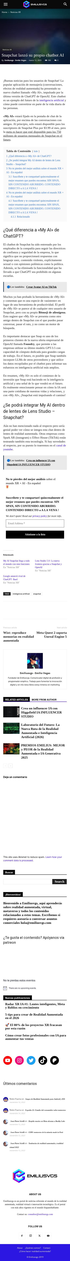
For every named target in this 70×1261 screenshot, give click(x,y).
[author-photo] (35, 668)
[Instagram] (30, 1235)
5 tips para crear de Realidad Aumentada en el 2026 (34, 1016)
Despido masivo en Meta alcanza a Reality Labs (46, 1121)
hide (36, 151)
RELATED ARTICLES (16, 699)
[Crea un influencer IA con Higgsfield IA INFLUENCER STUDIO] (11, 712)
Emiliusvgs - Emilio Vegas (15, 60)
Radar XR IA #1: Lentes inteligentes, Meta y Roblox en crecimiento (35, 1005)
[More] (45, 71)
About (19, 1247)
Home (4, 12)
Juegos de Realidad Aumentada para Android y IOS (45, 1099)
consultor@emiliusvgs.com (40, 1214)
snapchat (37, 594)
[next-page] (10, 766)
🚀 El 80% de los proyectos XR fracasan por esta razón (33, 1026)
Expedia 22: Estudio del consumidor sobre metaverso (45, 1110)
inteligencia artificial (51, 100)
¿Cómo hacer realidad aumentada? (35, 1251)
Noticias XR (15, 12)
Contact (46, 1247)
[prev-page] (5, 766)
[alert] (35, 988)
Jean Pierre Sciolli (17, 1121)
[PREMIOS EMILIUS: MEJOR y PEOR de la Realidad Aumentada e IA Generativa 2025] (11, 749)
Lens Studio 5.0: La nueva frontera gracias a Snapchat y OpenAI (48, 564)
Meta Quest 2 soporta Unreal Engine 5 (51, 634)
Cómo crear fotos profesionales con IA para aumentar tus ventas (35, 1037)
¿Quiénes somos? (33, 1247)
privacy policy (40, 516)
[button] (5, 4)
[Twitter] (39, 1236)
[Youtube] (48, 1236)
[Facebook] (22, 1236)
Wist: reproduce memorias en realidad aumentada (18, 636)
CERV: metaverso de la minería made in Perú (45, 1132)
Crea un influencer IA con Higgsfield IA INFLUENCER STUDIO (41, 712)
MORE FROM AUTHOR (44, 699)
